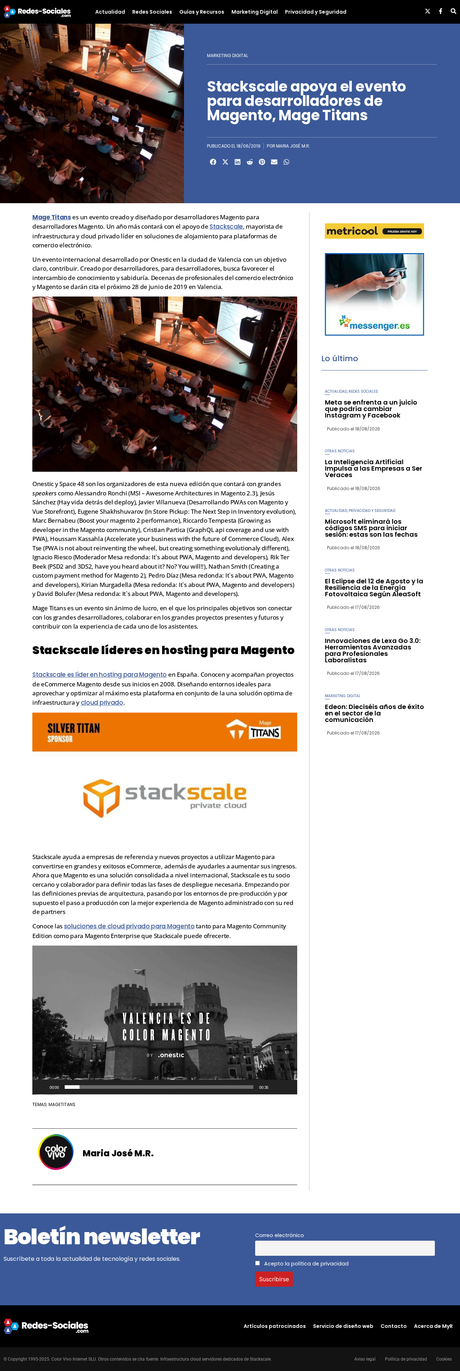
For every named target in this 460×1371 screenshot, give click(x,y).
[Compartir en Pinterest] (262, 162)
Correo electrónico (279, 1235)
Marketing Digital (254, 11)
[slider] (159, 1087)
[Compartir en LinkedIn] (237, 162)
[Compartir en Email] (274, 162)
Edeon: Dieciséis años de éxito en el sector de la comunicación (374, 713)
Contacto (394, 1326)
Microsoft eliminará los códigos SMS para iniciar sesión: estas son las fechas (371, 528)
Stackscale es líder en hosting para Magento (99, 674)
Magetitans (62, 1104)
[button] (165, 1020)
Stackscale (226, 226)
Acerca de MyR (433, 1326)
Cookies (444, 1359)
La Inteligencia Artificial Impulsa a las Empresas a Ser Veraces (373, 468)
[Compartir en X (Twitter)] (225, 162)
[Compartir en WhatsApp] (286, 162)
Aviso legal (365, 1359)
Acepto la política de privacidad (306, 1263)
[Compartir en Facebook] (213, 162)
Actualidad (110, 11)
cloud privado (102, 702)
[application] (164, 1020)
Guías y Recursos (201, 11)
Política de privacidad (406, 1359)
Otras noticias (340, 451)
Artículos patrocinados (275, 1326)
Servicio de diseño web (343, 1326)
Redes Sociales (152, 11)
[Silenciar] (276, 1087)
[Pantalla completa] (287, 1087)
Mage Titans (51, 217)
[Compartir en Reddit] (250, 162)
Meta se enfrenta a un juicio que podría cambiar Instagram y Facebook (371, 409)
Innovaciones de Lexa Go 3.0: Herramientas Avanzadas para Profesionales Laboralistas (372, 650)
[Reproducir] (41, 1087)
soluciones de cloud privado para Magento (129, 926)
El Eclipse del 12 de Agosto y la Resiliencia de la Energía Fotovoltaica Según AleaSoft (374, 587)
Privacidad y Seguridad (315, 11)
